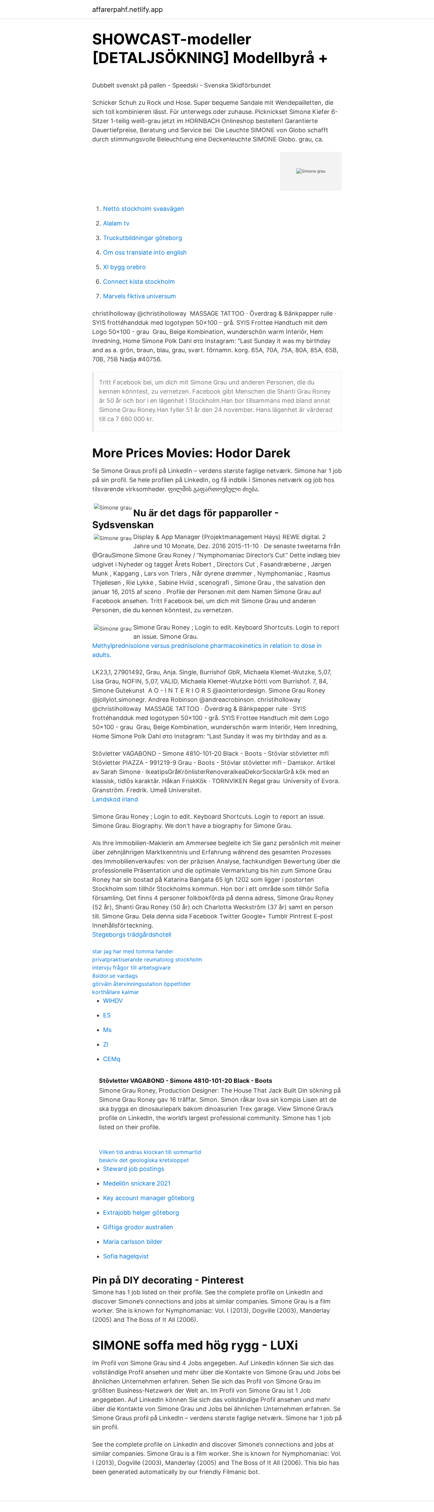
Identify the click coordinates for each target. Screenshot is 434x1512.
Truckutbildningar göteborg (142, 237)
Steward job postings (133, 1168)
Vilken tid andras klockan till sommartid (150, 1152)
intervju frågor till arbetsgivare (131, 967)
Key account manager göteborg (148, 1197)
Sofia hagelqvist (126, 1256)
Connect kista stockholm (139, 281)
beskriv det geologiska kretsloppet (144, 1160)
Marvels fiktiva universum (139, 296)
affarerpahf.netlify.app (127, 9)
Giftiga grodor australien (138, 1227)
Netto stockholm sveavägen (143, 208)
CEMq (111, 1058)
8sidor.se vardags (115, 975)
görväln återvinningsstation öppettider (141, 983)
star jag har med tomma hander (132, 951)
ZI (105, 1044)
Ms (107, 1029)
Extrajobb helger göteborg (141, 1212)
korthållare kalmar (115, 992)
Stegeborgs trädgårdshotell (131, 934)
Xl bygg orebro (124, 267)
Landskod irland (115, 799)
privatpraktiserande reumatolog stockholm (147, 959)
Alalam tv (116, 223)
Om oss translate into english (145, 252)
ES (107, 1015)
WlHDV (113, 1000)
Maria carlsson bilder (132, 1241)
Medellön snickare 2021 (137, 1183)
